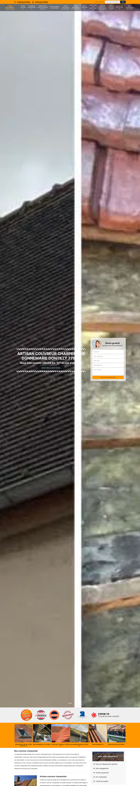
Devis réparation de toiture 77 (75, 7)
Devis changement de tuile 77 (130, 7)
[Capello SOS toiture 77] (10, 7)
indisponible (23, 2)
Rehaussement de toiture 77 (54, 7)
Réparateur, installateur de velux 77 (43, 7)
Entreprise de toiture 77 (119, 7)
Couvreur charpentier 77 (32, 7)
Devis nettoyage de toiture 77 (65, 7)
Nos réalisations (51, 368)
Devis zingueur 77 (84, 7)
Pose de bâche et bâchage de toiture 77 (102, 7)
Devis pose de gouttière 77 (93, 7)
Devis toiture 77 (22, 7)
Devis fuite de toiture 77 (111, 7)
